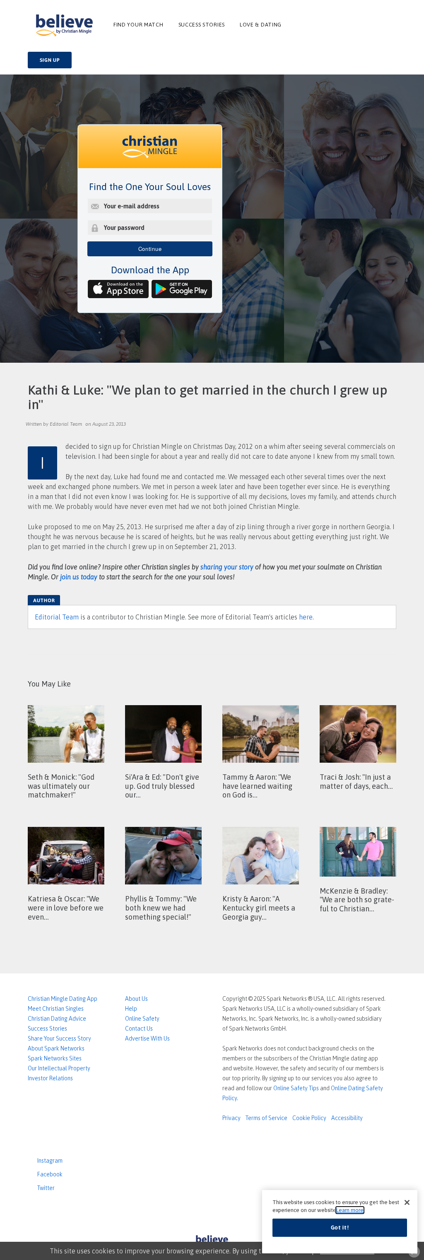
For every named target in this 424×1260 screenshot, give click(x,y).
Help (131, 1008)
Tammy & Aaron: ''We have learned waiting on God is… (257, 786)
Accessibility (347, 1118)
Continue (150, 249)
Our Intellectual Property (59, 1068)
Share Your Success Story (59, 1038)
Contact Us (139, 1028)
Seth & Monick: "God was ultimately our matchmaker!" (61, 786)
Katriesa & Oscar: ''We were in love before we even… (66, 907)
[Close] (407, 1202)
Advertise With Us (147, 1038)
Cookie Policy (309, 1118)
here (306, 617)
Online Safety (142, 1018)
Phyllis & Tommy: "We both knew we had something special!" (161, 907)
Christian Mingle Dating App (62, 998)
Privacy (231, 1118)
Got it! (340, 1227)
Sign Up (50, 60)
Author (44, 600)
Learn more (350, 1210)
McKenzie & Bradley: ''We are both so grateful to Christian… (357, 900)
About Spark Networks (56, 1048)
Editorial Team (57, 617)
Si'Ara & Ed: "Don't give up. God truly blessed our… (162, 786)
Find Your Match (138, 25)
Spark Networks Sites (55, 1058)
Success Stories (201, 25)
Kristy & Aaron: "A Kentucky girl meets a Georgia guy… (258, 907)
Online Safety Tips (296, 1088)
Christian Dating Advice (57, 1018)
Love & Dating (261, 25)
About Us (136, 998)
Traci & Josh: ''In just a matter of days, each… (356, 781)
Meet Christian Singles (56, 1008)
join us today (78, 577)
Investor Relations (50, 1078)
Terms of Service (266, 1118)
